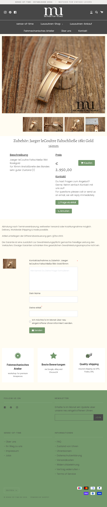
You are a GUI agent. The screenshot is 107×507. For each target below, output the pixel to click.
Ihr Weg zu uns (14, 446)
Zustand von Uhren (67, 446)
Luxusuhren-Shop (51, 23)
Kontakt (82, 30)
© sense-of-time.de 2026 (15, 497)
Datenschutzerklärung (69, 455)
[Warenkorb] (101, 12)
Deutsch (10, 490)
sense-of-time (25, 23)
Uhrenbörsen (64, 451)
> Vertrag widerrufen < (67, 469)
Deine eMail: (35, 307)
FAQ (59, 441)
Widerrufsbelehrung (68, 464)
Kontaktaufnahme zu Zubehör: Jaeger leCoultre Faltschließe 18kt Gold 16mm (53, 262)
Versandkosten (65, 460)
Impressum (12, 451)
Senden (38, 330)
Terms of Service (66, 473)
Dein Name (34, 293)
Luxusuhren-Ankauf (81, 23)
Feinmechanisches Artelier (39, 30)
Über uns (66, 30)
